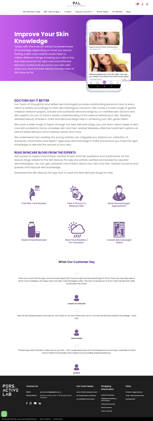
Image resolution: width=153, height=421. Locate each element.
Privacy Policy (58, 419)
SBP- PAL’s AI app (51, 11)
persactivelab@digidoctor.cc (50, 392)
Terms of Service (45, 419)
